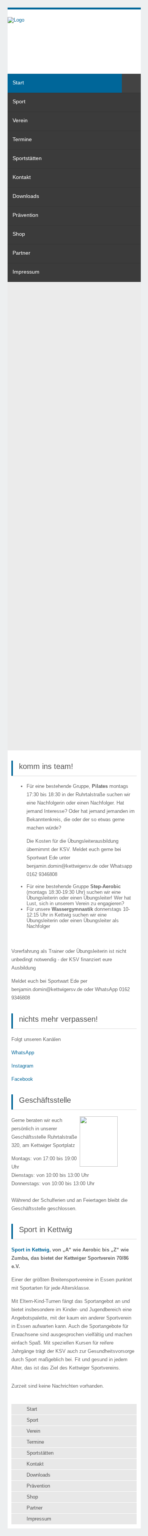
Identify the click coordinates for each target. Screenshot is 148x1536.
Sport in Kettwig (30, 1250)
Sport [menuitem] (19, 101)
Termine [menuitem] (22, 139)
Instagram (22, 1066)
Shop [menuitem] (19, 234)
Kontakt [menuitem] (22, 177)
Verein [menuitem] (20, 120)
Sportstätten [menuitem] (27, 158)
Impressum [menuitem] (26, 272)
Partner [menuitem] (21, 253)
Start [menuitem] (18, 82)
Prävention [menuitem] (25, 215)
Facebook (22, 1079)
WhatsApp (22, 1052)
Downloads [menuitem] (26, 196)
